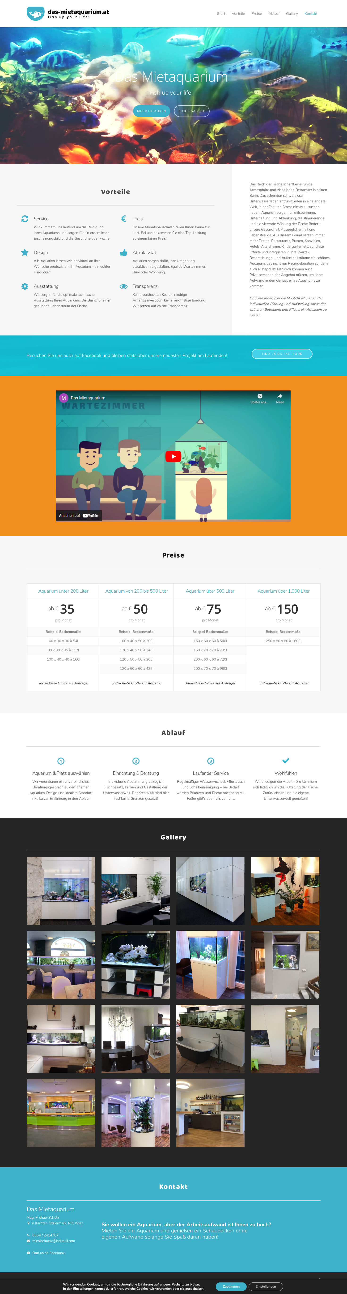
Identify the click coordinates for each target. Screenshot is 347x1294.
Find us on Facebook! (48, 1253)
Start (221, 13)
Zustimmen (231, 1286)
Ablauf (273, 13)
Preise (256, 13)
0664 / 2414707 (45, 1235)
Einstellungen (83, 1289)
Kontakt (311, 13)
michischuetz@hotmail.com (53, 1241)
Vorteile (238, 13)
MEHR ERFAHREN (151, 111)
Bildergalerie (191, 111)
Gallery (292, 13)
